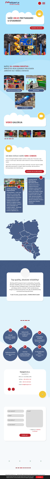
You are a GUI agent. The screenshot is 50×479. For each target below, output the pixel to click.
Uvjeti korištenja (42, 474)
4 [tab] (28, 320)
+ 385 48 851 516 (27, 379)
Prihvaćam (39, 477)
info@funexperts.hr (26, 384)
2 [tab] (23, 320)
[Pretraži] (39, 3)
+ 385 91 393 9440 (26, 382)
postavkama (31, 477)
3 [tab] (25, 320)
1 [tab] (21, 320)
